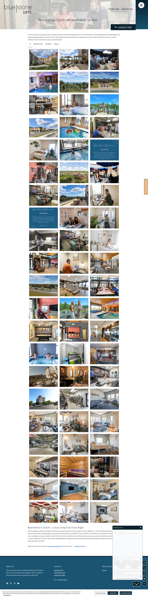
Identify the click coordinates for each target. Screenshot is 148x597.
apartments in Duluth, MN (55, 546)
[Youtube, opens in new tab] (18, 583)
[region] (74, 593)
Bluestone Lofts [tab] (38, 44)
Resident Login (115, 6)
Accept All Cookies (126, 593)
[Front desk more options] (144, 583)
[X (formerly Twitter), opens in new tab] (11, 583)
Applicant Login (128, 6)
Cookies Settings (100, 593)
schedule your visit (79, 546)
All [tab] (30, 44)
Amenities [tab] (48, 44)
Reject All (113, 593)
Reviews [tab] (56, 44)
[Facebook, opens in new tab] (7, 583)
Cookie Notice (7, 595)
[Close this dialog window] (140, 527)
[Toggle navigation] (141, 5)
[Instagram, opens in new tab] (14, 583)
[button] (43, 59)
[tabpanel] (74, 285)
